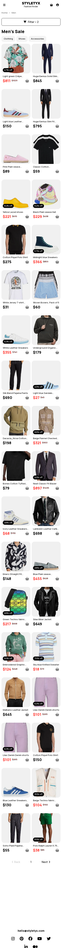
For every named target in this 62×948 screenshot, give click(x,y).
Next (45, 862)
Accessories (37, 38)
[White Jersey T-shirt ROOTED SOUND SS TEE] (15, 285)
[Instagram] (13, 939)
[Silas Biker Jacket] (46, 602)
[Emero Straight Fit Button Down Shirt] (15, 556)
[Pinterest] (21, 939)
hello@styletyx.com (31, 931)
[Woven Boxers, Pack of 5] (46, 285)
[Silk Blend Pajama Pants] (15, 375)
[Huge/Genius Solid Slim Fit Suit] (46, 58)
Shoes (22, 38)
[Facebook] (30, 939)
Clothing (8, 38)
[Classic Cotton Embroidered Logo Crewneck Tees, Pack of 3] (46, 149)
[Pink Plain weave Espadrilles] (15, 149)
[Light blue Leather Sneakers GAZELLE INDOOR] (15, 104)
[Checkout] (51, 5)
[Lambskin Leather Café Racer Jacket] (46, 511)
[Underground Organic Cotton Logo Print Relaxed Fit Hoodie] (46, 330)
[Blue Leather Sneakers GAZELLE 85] (15, 783)
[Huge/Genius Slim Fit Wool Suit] (46, 104)
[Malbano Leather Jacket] (15, 692)
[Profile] (57, 5)
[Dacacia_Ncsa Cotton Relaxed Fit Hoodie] (15, 420)
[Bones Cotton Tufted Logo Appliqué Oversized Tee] (15, 466)
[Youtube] (39, 939)
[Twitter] (49, 939)
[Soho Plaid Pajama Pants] (15, 828)
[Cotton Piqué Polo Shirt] (15, 239)
